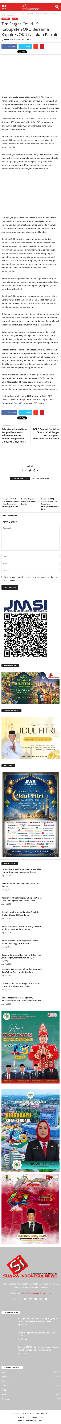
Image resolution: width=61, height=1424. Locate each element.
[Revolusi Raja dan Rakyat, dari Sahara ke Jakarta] (30, 490)
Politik (4, 1390)
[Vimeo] (30, 1299)
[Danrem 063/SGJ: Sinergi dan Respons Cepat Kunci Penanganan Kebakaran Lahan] (50, 490)
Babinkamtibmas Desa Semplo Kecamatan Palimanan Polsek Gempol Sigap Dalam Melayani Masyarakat (14, 435)
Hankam (5, 1395)
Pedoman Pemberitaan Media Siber (30, 1421)
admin (6, 39)
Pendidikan (6, 1399)
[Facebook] (22, 470)
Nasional (6, 19)
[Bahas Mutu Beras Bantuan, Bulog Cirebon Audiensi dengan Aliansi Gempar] (52, 930)
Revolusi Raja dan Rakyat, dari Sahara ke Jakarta (29, 501)
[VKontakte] (35, 1299)
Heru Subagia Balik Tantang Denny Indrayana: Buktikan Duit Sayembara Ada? (21, 999)
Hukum (4, 1381)
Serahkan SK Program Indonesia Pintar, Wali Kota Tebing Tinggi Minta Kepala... (21, 970)
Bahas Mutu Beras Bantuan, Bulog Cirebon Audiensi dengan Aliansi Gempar (21, 927)
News (15, 19)
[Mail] (26, 470)
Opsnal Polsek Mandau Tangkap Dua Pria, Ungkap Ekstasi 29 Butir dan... (20, 913)
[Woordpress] (34, 470)
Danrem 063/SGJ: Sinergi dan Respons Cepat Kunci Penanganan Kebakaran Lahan (21, 899)
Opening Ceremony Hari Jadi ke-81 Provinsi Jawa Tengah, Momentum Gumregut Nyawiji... (21, 958)
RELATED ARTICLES (19, 478)
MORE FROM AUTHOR (40, 478)
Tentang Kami (32, 1417)
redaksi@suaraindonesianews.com (36, 1293)
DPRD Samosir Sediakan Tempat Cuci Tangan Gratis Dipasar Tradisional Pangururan (46, 434)
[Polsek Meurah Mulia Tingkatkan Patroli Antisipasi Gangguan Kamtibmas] (52, 944)
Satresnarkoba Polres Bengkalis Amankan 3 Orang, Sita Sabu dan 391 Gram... (21, 985)
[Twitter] (30, 470)
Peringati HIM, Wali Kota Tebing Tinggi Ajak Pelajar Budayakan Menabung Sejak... (21, 870)
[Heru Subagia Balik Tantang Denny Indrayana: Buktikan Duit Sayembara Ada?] (52, 1002)
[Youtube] (38, 470)
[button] (56, 7)
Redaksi (21, 1417)
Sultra (4, 1386)
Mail (41, 1417)
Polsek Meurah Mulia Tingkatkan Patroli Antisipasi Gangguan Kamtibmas (19, 942)
